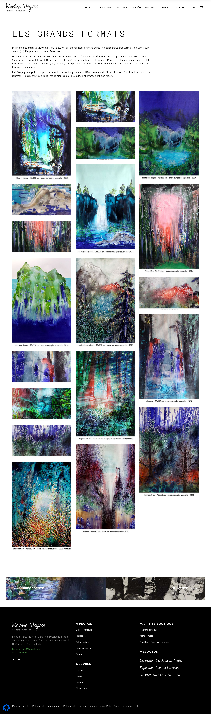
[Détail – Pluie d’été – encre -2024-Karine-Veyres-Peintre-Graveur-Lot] (41, 237)
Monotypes (81, 688)
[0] (201, 7)
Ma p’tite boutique (148, 630)
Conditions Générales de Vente (155, 642)
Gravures (80, 682)
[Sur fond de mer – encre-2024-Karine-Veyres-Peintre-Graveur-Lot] (41, 302)
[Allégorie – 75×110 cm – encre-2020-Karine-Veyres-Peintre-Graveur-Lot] (169, 358)
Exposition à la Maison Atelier (161, 660)
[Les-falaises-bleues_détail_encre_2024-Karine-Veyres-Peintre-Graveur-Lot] (41, 200)
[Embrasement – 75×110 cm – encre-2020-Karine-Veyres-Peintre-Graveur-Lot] (41, 506)
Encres (79, 676)
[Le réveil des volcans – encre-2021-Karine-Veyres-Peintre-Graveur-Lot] (105, 302)
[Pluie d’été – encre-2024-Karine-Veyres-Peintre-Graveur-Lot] (169, 228)
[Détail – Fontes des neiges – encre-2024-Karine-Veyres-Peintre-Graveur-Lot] (105, 143)
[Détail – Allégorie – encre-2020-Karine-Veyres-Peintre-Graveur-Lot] (41, 367)
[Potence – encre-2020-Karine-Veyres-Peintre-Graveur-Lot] (105, 488)
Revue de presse (83, 648)
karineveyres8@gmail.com (26, 649)
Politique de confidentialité (46, 706)
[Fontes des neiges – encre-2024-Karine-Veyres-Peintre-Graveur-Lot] (169, 135)
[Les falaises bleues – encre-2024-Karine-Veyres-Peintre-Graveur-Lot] (105, 208)
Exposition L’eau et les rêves (159, 668)
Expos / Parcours (84, 630)
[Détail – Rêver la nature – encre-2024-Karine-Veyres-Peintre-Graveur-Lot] (105, 107)
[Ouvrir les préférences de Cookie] (6, 710)
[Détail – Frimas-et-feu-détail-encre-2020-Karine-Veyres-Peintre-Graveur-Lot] (41, 441)
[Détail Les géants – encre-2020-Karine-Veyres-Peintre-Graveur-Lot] (41, 404)
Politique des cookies (74, 706)
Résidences (81, 636)
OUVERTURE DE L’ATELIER (160, 675)
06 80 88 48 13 (19, 652)
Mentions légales (21, 706)
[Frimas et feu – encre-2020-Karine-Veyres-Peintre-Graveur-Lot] (169, 451)
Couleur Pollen (105, 706)
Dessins (79, 670)
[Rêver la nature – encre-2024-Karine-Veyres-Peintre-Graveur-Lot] (41, 135)
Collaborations (83, 642)
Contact (80, 654)
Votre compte (146, 636)
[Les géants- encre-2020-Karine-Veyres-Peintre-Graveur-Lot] (105, 395)
